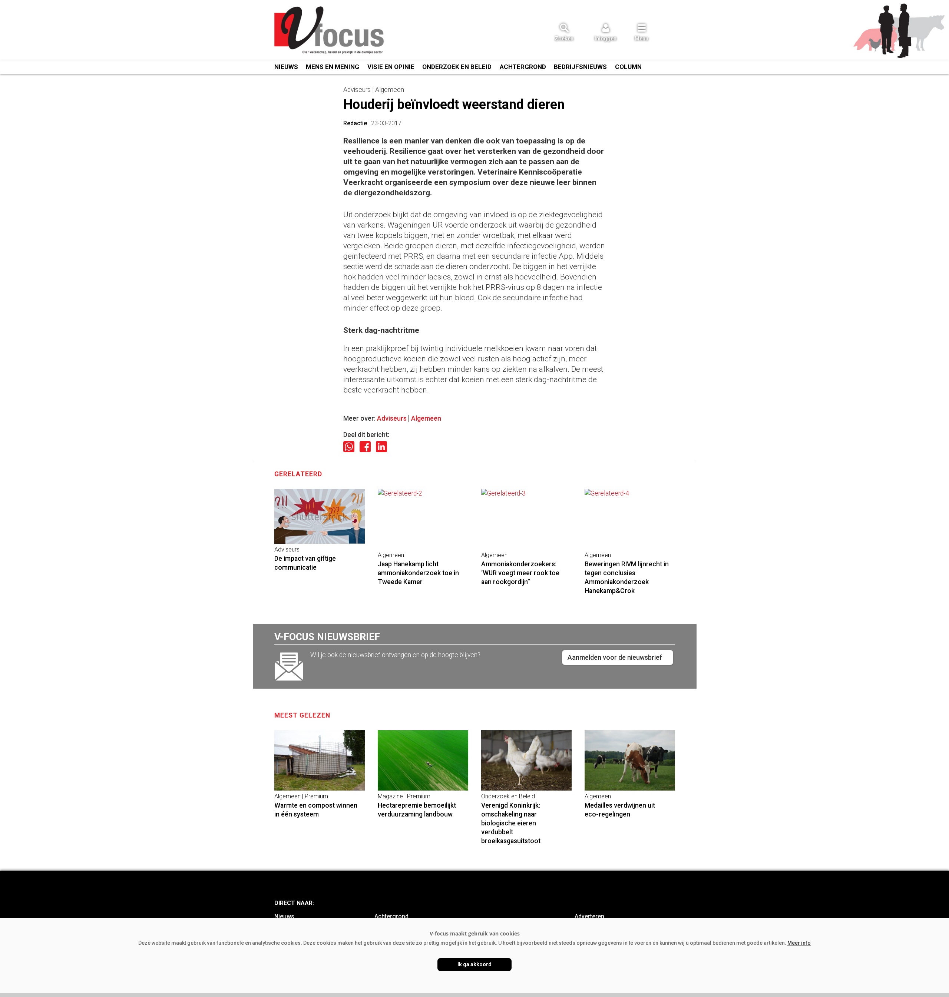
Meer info (799, 943)
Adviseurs (392, 418)
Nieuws (286, 66)
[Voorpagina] (330, 31)
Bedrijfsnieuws (580, 66)
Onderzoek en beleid (457, 66)
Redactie (355, 123)
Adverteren (589, 916)
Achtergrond (523, 66)
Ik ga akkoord (474, 964)
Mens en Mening (332, 66)
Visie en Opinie (390, 66)
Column (628, 66)
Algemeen (426, 418)
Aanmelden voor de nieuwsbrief (615, 657)
